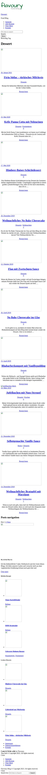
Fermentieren (27, 126)
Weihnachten (27, 225)
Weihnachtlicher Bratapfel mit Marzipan (23, 493)
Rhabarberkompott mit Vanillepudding (23, 365)
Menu (3, 36)
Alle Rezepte (9, 24)
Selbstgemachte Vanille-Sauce (23, 441)
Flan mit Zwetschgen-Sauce (23, 268)
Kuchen (27, 397)
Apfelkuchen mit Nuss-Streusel (23, 392)
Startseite (8, 22)
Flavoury (4, 14)
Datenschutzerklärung (12, 745)
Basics (20, 446)
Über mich (4, 572)
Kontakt (8, 28)
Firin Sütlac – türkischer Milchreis (23, 77)
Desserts (23, 82)
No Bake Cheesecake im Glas (23, 317)
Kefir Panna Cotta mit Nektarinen (23, 121)
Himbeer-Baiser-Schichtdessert (23, 170)
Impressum (9, 743)
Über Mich (9, 26)
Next (8, 522)
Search (32, 773)
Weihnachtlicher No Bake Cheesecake (23, 220)
